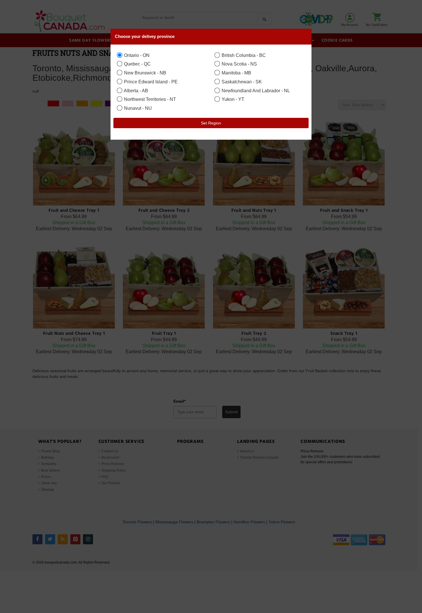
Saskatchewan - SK (241, 81)
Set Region (211, 123)
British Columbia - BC (243, 55)
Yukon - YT (232, 99)
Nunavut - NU (137, 108)
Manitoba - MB (235, 72)
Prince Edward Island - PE (150, 81)
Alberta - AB (135, 90)
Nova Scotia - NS (238, 63)
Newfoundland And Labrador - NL (255, 90)
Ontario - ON (136, 55)
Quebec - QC (137, 63)
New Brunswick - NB (144, 72)
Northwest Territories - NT (149, 99)
